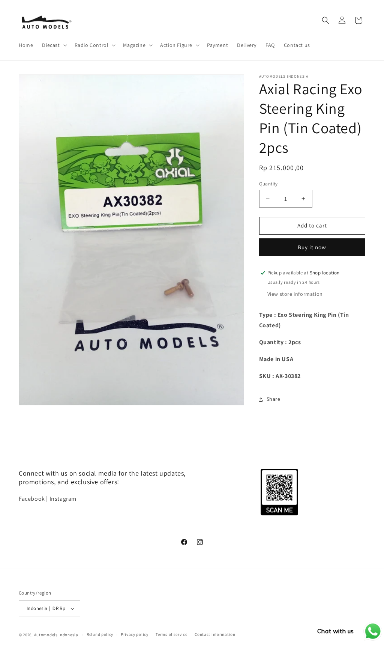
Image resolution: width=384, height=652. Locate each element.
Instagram (63, 499)
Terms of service (171, 634)
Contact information (215, 634)
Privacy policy (134, 634)
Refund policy (100, 634)
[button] (54, 45)
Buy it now (312, 247)
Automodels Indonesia (56, 634)
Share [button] (273, 399)
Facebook (32, 499)
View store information (295, 294)
